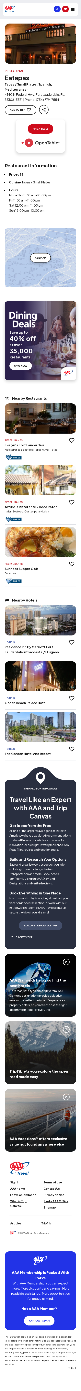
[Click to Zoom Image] (40, 44)
